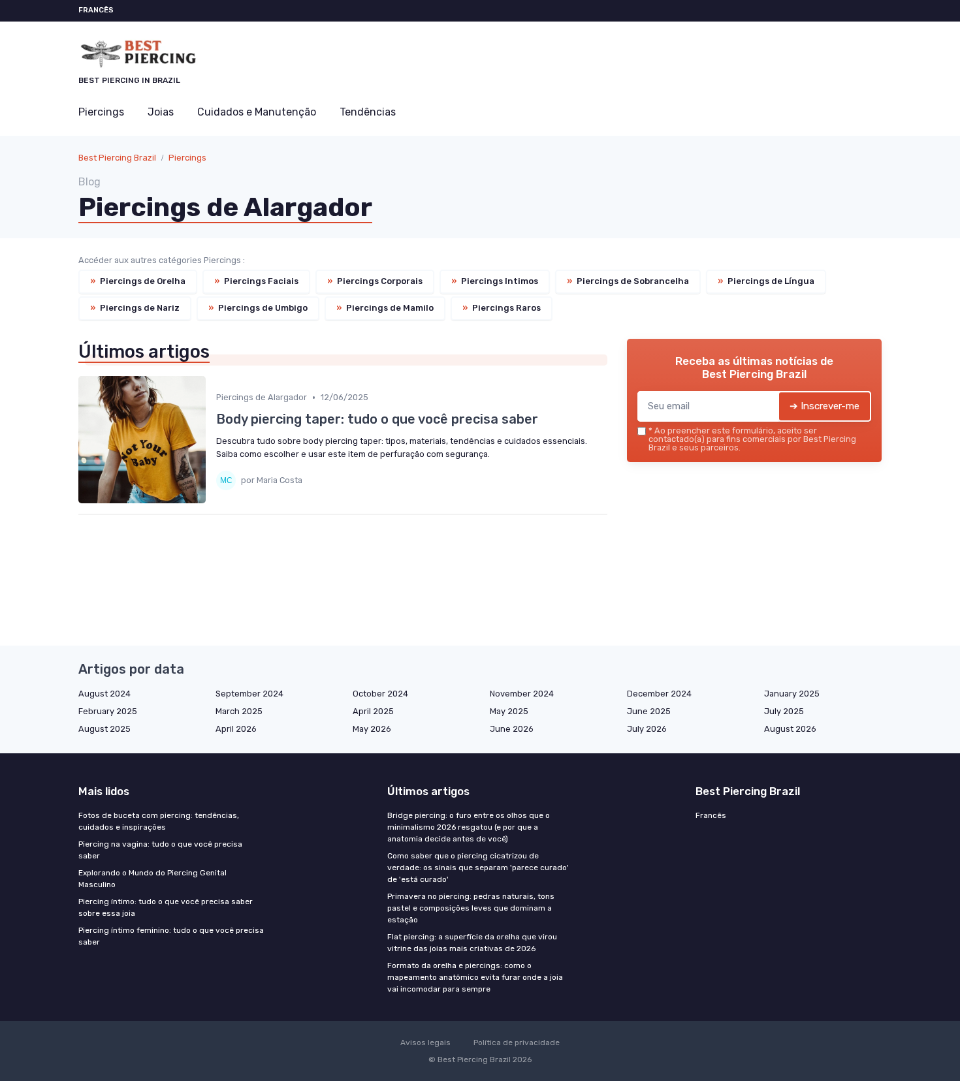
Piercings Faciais (256, 281)
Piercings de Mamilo (385, 308)
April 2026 (236, 729)
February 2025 (107, 711)
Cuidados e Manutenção (256, 112)
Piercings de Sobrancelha (628, 281)
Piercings (101, 112)
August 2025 (104, 729)
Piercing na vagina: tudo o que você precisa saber (160, 849)
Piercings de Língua (766, 281)
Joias (161, 112)
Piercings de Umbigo (258, 308)
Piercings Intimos (494, 281)
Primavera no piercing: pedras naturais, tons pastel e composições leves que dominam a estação (470, 908)
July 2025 (784, 711)
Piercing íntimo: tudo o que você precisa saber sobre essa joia (165, 907)
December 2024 (659, 693)
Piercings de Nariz (135, 308)
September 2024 (249, 693)
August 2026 (790, 729)
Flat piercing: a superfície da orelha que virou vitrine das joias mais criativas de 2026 (472, 942)
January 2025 (792, 693)
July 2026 (647, 729)
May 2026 (372, 729)
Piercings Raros (501, 308)
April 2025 (373, 711)
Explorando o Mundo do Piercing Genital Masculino (152, 878)
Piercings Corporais (375, 281)
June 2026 (512, 729)
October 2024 (380, 693)
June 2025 (649, 711)
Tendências (368, 112)
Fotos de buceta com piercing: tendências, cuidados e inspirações (158, 821)
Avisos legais (425, 1042)
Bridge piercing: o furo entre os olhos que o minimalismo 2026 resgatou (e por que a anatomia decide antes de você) (468, 827)
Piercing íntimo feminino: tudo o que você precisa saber (171, 936)
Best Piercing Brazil (117, 158)
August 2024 (104, 693)
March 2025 (239, 711)
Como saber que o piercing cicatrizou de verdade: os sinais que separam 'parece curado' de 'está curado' (478, 867)
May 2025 (509, 711)
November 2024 (522, 693)
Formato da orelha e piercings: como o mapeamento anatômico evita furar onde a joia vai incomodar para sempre (475, 977)
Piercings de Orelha (137, 281)
